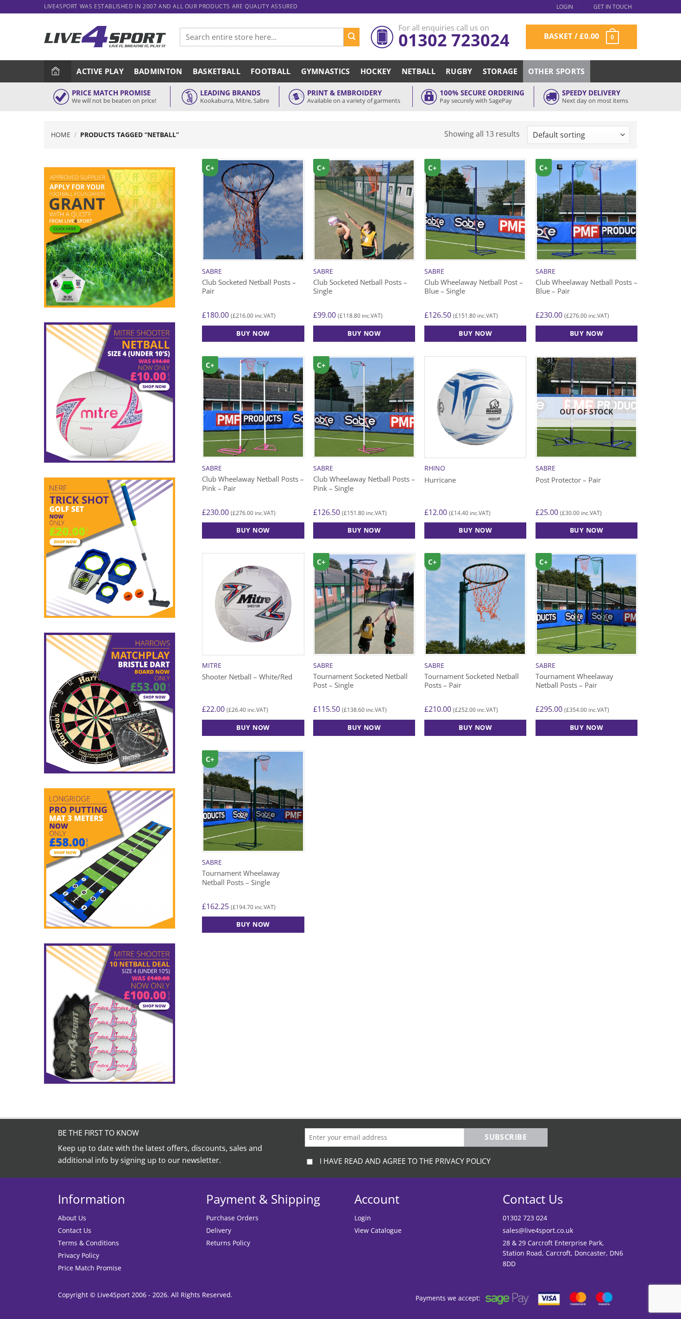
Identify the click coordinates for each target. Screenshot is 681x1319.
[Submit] (351, 37)
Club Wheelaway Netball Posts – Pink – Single (364, 484)
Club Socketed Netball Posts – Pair (249, 287)
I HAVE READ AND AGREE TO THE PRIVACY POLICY (405, 1161)
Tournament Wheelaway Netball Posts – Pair (574, 681)
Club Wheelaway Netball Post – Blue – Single (473, 287)
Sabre (212, 271)
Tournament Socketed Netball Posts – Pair (471, 681)
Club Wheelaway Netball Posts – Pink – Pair (253, 484)
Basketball (216, 71)
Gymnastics (325, 71)
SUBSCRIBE (506, 1137)
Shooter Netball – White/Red (247, 676)
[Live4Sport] (105, 37)
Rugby (459, 71)
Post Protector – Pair (568, 480)
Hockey (375, 71)
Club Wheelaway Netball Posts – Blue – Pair (586, 287)
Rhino (434, 468)
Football (271, 71)
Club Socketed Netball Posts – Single (360, 287)
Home (60, 134)
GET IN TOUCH (612, 7)
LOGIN (564, 7)
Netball (418, 71)
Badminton (158, 71)
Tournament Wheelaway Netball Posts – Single (241, 878)
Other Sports (556, 71)
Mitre (211, 665)
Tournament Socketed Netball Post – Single (360, 681)
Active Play (100, 71)
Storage (500, 71)
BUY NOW (475, 530)
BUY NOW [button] (253, 333)
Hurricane (440, 480)
